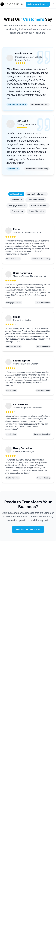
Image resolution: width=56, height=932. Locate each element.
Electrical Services (39, 205)
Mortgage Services (17, 205)
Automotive (17, 200)
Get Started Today (26, 529)
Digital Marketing (36, 211)
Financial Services (35, 200)
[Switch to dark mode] (22, 4)
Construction (17, 211)
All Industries (16, 194)
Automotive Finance (36, 194)
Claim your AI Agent (36, 4)
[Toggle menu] (53, 4)
